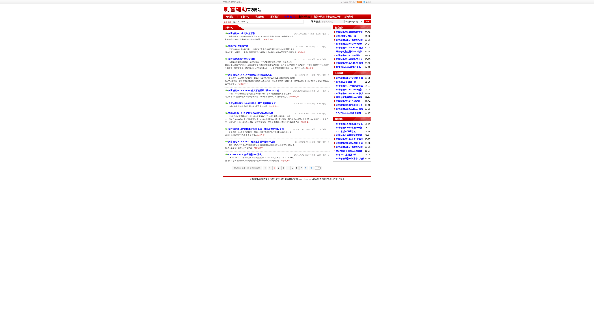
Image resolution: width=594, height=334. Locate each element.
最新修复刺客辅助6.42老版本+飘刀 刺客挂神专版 (252, 103)
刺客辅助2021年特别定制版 (241, 59)
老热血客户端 (333, 16)
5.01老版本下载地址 (346, 131)
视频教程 (259, 16)
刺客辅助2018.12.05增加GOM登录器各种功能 (250, 113)
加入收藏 (344, 2)
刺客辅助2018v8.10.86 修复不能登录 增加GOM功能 (253, 90)
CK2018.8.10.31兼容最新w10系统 (245, 154)
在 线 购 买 (289, 16)
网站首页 (230, 16)
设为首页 (353, 2)
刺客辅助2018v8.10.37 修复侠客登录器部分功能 (251, 141)
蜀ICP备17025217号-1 (333, 179)
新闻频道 (348, 16)
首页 (235, 21)
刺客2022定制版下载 (238, 46)
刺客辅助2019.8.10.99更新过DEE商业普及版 (250, 74)
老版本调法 (319, 16)
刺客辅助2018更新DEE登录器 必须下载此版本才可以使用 (256, 129)
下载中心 (245, 16)
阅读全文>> (268, 39)
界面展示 (274, 16)
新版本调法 (304, 16)
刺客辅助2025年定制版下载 (241, 33)
